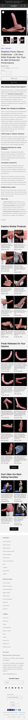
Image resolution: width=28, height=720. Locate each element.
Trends (4, 637)
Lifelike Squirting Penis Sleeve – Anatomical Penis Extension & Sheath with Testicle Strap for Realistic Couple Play (20, 436)
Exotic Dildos (6, 605)
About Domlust (6, 545)
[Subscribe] (22, 682)
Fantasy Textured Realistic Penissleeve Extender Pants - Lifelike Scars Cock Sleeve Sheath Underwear (7, 267)
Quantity (3, 70)
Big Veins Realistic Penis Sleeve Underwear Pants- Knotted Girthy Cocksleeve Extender (20, 333)
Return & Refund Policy (8, 551)
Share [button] (4, 220)
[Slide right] (26, 40)
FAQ (4, 564)
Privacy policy (7, 714)
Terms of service (14, 714)
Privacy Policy (6, 557)
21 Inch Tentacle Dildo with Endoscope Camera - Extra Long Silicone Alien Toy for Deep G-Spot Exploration (7, 496)
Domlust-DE (6, 640)
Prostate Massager (7, 599)
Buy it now (14, 82)
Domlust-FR (6, 643)
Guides (4, 624)
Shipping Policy (6, 548)
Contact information (12, 716)
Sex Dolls (5, 609)
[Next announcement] (25, 1)
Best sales (8, 48)
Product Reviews (7, 627)
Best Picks (5, 621)
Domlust (8, 712)
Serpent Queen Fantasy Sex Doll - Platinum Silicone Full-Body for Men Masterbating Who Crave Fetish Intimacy (20, 496)
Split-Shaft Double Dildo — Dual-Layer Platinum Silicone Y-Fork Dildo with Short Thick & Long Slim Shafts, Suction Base (7, 413)
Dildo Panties (6, 596)
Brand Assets (6, 570)
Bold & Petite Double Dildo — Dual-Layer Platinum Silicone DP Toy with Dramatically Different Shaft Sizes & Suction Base (20, 389)
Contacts (5, 567)
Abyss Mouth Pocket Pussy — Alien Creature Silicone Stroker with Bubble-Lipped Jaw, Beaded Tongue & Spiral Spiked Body (20, 459)
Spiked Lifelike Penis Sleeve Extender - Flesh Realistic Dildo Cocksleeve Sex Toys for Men (7, 333)
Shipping (8, 68)
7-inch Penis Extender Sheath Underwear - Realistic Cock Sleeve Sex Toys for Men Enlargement (7, 311)
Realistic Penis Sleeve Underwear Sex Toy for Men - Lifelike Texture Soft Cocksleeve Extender (7, 246)
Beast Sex (5, 602)
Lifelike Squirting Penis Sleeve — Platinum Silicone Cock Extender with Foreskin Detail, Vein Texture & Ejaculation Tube (7, 436)
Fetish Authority (7, 541)
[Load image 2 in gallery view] (14, 40)
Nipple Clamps (6, 592)
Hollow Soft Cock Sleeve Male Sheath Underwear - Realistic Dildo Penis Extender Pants (6, 290)
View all (14, 467)
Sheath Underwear (7, 586)
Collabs (5, 574)
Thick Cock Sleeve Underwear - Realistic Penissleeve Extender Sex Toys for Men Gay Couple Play (19, 268)
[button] (2, 5)
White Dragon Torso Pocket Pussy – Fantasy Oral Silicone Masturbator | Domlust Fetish (20, 519)
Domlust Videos (7, 631)
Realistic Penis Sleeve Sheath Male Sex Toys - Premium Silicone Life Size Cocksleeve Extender (20, 290)
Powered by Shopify (14, 712)
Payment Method (7, 554)
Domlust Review (7, 647)
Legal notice (19, 716)
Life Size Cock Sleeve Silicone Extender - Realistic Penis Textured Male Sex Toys (20, 311)
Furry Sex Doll (6, 583)
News (4, 634)
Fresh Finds (6, 618)
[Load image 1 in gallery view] (7, 40)
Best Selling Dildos (7, 589)
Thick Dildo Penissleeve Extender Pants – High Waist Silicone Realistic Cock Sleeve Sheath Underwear (7, 519)
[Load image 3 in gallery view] (21, 40)
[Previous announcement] (2, 1)
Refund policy (22, 712)
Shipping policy (22, 714)
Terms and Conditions (8, 561)
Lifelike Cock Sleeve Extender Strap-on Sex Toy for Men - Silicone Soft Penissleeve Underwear (20, 246)
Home (2, 48)
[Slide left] (1, 40)
